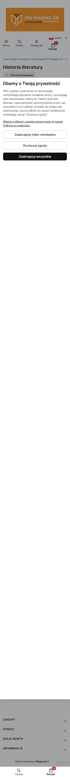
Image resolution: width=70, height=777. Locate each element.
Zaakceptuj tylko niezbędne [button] (35, 135)
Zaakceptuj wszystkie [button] (35, 157)
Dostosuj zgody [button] (35, 146)
